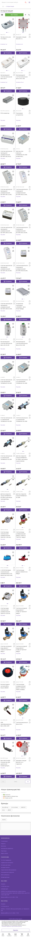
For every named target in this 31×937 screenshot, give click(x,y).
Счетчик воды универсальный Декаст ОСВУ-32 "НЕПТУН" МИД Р (21, 534)
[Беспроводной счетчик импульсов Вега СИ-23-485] (23, 329)
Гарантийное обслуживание (8, 870)
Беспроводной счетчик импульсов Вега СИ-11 (6, 76)
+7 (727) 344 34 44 (5, 886)
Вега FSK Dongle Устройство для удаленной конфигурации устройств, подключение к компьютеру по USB (6, 763)
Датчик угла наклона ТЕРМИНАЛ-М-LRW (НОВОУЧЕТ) (21, 154)
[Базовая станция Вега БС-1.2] (23, 24)
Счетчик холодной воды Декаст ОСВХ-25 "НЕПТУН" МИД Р (21, 649)
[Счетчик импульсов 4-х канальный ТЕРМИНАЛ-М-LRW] (8, 405)
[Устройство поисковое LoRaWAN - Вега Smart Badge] (23, 291)
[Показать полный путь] (3, 6)
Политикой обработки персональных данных (12, 926)
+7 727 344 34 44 (5, 906)
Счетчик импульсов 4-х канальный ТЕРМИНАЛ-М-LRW (6, 419)
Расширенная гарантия (7, 872)
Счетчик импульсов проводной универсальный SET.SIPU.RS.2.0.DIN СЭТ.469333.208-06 (22, 192)
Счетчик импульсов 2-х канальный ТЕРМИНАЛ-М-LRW (22, 419)
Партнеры (4, 851)
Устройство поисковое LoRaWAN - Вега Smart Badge (21, 306)
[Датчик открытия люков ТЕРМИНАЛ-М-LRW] (23, 481)
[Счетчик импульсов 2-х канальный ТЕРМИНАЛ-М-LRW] (23, 405)
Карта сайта (4, 853)
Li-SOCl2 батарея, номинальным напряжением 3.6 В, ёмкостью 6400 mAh (6, 572)
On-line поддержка (6, 860)
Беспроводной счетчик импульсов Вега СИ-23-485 (21, 343)
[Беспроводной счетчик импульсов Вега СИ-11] (8, 62)
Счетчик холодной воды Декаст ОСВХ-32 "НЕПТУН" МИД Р (6, 649)
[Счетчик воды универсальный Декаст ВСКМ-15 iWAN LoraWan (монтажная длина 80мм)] (23, 672)
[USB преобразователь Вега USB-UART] (8, 710)
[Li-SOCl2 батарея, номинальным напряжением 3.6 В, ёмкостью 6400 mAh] (8, 557)
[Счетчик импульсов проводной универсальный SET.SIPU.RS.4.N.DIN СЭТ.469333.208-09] (23, 215)
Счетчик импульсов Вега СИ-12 (22, 723)
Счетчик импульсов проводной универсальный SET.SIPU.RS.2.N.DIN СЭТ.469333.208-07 (6, 268)
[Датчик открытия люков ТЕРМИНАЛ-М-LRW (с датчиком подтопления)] (23, 443)
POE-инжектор (5, 113)
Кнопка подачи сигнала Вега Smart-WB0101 (5, 686)
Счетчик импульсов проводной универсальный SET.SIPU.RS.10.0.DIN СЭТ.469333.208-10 (6, 306)
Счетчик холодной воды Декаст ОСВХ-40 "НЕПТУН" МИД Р (21, 611)
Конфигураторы (5, 877)
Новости (3, 843)
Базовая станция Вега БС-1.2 (21, 38)
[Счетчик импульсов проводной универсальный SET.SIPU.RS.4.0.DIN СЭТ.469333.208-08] (8, 177)
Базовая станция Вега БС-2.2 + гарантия (21, 762)
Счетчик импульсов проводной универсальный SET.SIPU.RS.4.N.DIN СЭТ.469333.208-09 (22, 230)
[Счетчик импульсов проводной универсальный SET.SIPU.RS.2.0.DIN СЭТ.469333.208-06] (23, 177)
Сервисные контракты (7, 862)
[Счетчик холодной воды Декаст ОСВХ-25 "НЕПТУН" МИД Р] (23, 634)
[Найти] (26, 2)
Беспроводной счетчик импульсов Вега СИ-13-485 (21, 76)
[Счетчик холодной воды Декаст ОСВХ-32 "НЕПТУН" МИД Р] (8, 634)
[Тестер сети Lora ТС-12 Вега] (8, 24)
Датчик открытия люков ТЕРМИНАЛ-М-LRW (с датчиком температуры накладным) (6, 496)
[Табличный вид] (2, 14)
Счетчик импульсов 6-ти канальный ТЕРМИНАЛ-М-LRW (22, 381)
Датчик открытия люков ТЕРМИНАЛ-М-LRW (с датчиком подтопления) (22, 458)
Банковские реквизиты (7, 848)
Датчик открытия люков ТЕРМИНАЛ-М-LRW (21, 495)
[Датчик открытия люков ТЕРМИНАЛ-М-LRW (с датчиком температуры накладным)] (8, 481)
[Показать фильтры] (29, 14)
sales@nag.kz (4, 889)
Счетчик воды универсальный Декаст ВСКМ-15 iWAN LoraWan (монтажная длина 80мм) (21, 687)
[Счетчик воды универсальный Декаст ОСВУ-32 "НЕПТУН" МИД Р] (23, 519)
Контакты (3, 846)
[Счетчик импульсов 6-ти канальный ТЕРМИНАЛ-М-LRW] (23, 367)
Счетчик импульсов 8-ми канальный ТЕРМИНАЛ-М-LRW (6, 381)
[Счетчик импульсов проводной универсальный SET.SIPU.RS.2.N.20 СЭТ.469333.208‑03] (8, 139)
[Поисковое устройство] (23, 101)
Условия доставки (6, 865)
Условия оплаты (5, 867)
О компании (4, 841)
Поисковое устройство (19, 114)
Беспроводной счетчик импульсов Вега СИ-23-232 (6, 343)
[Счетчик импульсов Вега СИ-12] (23, 710)
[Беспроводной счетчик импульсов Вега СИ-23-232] (8, 329)
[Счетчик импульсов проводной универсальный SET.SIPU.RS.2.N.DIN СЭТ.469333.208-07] (8, 253)
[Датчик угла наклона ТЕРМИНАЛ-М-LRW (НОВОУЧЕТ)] (23, 139)
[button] (29, 14)
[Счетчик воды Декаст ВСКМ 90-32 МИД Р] (23, 558)
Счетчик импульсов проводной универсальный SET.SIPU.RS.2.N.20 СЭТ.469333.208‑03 (6, 154)
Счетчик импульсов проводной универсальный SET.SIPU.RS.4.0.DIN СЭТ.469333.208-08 (6, 192)
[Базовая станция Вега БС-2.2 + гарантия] (23, 748)
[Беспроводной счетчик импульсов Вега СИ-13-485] (23, 62)
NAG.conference (5, 875)
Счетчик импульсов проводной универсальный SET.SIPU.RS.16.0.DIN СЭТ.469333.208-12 (6, 230)
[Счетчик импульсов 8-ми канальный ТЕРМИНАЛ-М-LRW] (8, 367)
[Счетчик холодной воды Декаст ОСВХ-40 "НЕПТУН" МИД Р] (23, 596)
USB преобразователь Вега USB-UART (6, 724)
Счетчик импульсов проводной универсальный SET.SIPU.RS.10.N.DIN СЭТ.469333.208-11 (22, 268)
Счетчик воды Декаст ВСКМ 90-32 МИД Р (21, 571)
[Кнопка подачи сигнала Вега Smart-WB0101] (8, 672)
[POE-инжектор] (8, 101)
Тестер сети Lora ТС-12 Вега (6, 38)
